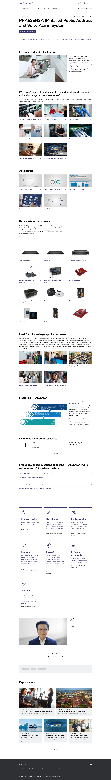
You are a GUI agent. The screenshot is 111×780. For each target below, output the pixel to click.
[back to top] (91, 776)
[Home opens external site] (26, 3)
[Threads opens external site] (55, 656)
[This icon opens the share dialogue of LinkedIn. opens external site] (83, 16)
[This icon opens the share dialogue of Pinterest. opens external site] (62, 656)
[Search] (87, 3)
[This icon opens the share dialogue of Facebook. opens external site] (87, 16)
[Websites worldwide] (84, 3)
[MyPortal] (78, 3)
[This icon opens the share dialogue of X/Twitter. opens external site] (59, 656)
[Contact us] (81, 3)
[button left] (20, 39)
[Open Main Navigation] (90, 3)
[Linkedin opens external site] (91, 764)
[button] (30, 113)
